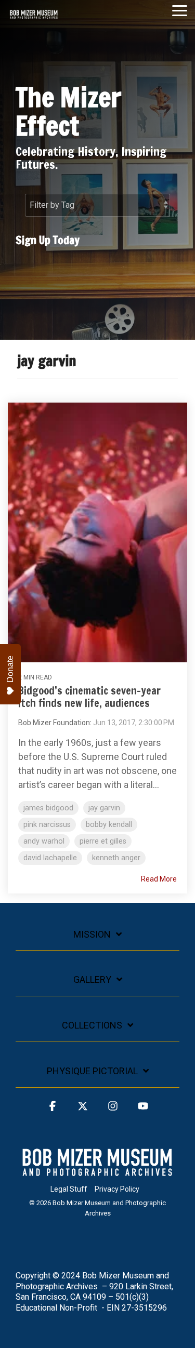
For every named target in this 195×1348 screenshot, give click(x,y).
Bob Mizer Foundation (54, 722)
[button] (179, 10)
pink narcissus (47, 824)
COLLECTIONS (92, 1025)
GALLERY (92, 979)
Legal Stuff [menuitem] (68, 1189)
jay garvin (104, 808)
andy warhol (43, 841)
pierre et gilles (103, 841)
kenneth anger (116, 857)
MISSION (92, 934)
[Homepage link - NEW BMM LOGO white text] (97, 1172)
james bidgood (48, 808)
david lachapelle (50, 857)
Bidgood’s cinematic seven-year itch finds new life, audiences (89, 697)
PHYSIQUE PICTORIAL (92, 1070)
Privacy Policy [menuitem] (117, 1189)
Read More (159, 879)
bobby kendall (109, 824)
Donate (10, 669)
